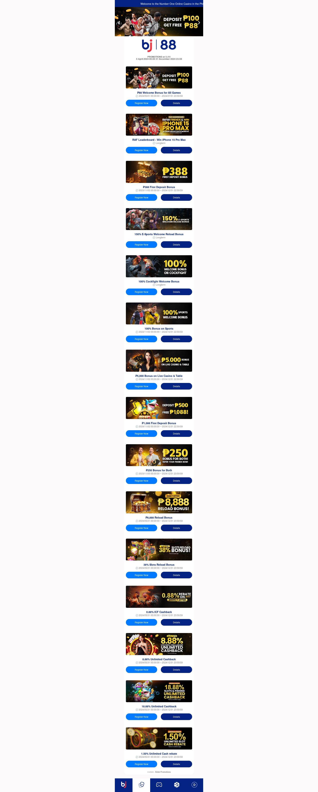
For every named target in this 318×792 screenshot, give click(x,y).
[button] (119, 22)
